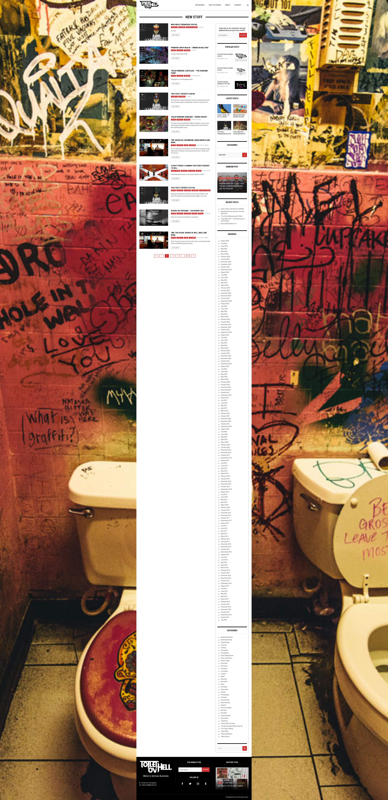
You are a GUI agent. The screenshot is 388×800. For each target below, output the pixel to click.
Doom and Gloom (226, 658)
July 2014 (224, 620)
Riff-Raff (224, 713)
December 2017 (226, 513)
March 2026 (224, 254)
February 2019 (225, 476)
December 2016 (226, 544)
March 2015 (224, 599)
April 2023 (224, 345)
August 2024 (225, 303)
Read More (175, 35)
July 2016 (224, 557)
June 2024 (224, 309)
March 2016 (224, 567)
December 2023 (226, 324)
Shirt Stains (229, 182)
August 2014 (225, 617)
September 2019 (226, 458)
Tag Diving (224, 721)
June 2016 (224, 560)
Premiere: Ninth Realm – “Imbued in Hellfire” (190, 48)
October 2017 (225, 518)
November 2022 (226, 358)
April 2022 (224, 377)
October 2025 (225, 267)
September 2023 (226, 332)
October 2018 (225, 486)
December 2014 (226, 607)
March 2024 (224, 316)
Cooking (223, 647)
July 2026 (224, 243)
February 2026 (225, 256)
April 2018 (224, 502)
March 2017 (224, 536)
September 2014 (226, 615)
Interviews (224, 666)
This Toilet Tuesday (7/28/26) (183, 94)
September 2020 (226, 426)
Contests (224, 645)
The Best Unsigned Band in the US (231, 726)
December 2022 (226, 356)
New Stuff (174, 27)
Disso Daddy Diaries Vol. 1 (229, 223)
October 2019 (225, 455)
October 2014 (225, 612)
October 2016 (225, 549)
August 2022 (225, 366)
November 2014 (226, 609)
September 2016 (226, 552)
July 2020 (224, 431)
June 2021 (224, 403)
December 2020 (226, 418)
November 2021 (226, 390)
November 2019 (226, 452)
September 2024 (226, 301)
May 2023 (224, 343)
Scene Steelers (226, 715)
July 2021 (224, 400)
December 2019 (226, 450)
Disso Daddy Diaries (227, 655)
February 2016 (225, 570)
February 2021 (225, 413)
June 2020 (224, 434)
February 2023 (225, 350)
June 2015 (224, 591)
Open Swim (182, 27)
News (186, 145)
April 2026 (224, 251)
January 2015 (225, 604)
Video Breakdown (226, 734)
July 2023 (224, 337)
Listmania (224, 668)
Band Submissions (227, 637)
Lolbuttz (223, 674)
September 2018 (226, 489)
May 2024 (224, 311)
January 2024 (225, 322)
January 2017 (225, 541)
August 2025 (225, 272)
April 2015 (224, 596)
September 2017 (226, 520)
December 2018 (226, 481)
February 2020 (225, 445)
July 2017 (224, 526)
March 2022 (224, 379)
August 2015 (225, 586)
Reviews (201, 213)
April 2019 (224, 471)
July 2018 (224, 494)
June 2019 (224, 465)
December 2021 (226, 387)
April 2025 (224, 282)
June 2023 (224, 340)
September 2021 (226, 395)
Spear (201, 27)
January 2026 (225, 259)
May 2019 (224, 468)
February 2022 (225, 382)
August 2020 (225, 429)
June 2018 (224, 497)
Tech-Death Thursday (228, 723)
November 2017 (226, 515)
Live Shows (224, 671)
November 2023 (226, 327)
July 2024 (224, 306)
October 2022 (225, 361)
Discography (225, 653)
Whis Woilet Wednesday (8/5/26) (184, 24)
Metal (173, 50)
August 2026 (225, 241)
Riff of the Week (226, 708)
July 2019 (224, 463)
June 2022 (224, 371)
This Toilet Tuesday (192, 27)
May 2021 (224, 405)
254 (188, 256)
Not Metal (191, 170)
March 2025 (224, 285)
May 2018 (224, 499)
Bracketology (225, 642)
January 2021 (225, 416)
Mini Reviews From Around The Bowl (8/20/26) (239, 116)
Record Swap (225, 700)
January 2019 (225, 479)
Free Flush (224, 663)
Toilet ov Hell (235, 797)
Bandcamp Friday (226, 640)
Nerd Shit (224, 679)
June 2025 (224, 277)
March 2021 (224, 411)
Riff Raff (224, 710)
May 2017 (224, 531)
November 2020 (226, 421)
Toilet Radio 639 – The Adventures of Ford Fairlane (239, 133)
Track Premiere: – (189, 117)
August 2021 (225, 398)
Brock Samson (196, 75)
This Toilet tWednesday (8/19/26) (231, 216)
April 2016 (224, 565)
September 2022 (226, 364)
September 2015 (226, 583)
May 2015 (224, 594)
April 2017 (224, 533)
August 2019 (225, 460)
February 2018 (225, 507)
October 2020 (225, 424)
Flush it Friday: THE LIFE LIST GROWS (232, 209)
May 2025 (224, 280)
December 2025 (226, 262)
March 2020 (224, 442)
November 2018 (226, 484)
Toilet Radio (224, 731)
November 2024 (226, 296)
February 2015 (225, 601)
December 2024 (226, 293)
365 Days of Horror (203, 145)
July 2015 (224, 588)
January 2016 (225, 573)
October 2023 (225, 329)
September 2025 (226, 269)
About (227, 5)
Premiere (187, 50)
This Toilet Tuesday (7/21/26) (183, 188)
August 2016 (225, 554)
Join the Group (215, 5)
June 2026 (224, 246)
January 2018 (225, 510)
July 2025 (224, 275)
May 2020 (224, 437)
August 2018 (225, 492)
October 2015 (225, 580)
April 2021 (224, 408)
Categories (200, 5)
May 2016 (224, 562)
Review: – (187, 211)
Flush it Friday (175, 170)
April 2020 (224, 439)
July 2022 (224, 369)
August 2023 (225, 335)
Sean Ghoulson (197, 119)
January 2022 (225, 384)
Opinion (199, 170)
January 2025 (225, 290)
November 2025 (226, 264)
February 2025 (225, 288)
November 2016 (226, 546)
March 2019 (224, 473)
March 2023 (224, 348)
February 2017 (225, 539)
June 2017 (224, 528)
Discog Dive (224, 650)
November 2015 (226, 578)
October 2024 (225, 298)
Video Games (225, 736)
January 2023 (225, 353)
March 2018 (224, 505)
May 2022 (224, 374)
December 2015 (226, 575)
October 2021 (225, 392)
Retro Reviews (225, 702)
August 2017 (225, 523)
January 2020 (225, 447)
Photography (225, 694)
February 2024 (225, 319)
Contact (237, 5)
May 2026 (224, 249)
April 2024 (224, 314)
